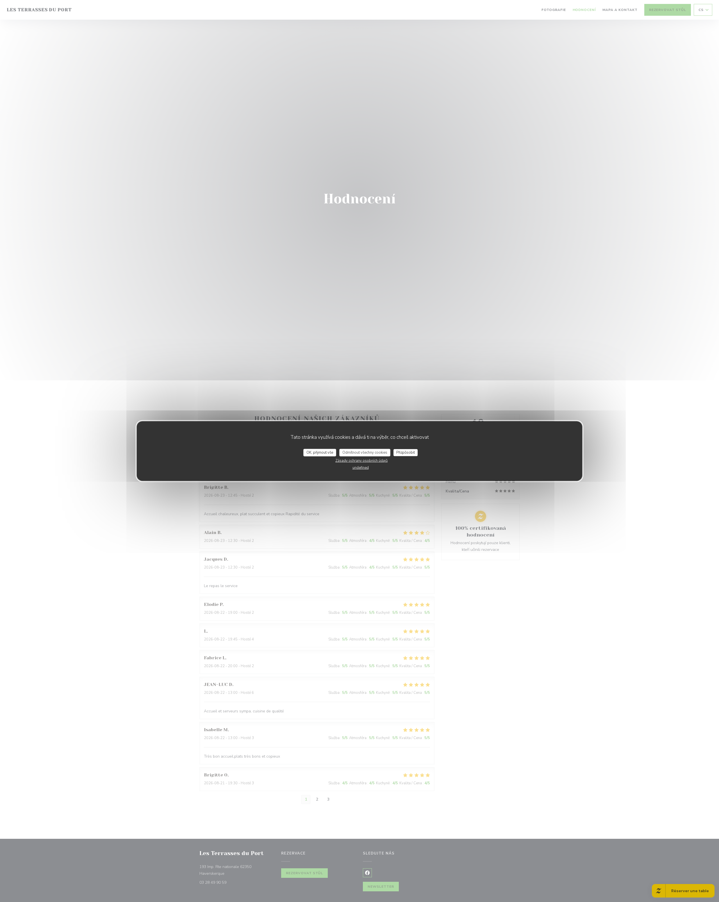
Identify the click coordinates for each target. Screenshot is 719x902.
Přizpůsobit (405, 452)
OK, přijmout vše (319, 452)
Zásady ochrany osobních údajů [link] (361, 460)
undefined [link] (360, 467)
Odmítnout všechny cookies (364, 452)
